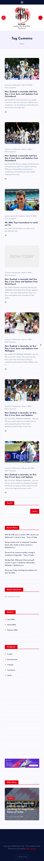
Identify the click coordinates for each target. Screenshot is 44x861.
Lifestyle (10, 665)
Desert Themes (31, 849)
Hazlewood (16, 85)
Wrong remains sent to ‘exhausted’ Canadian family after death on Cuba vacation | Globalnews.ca (21, 545)
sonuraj (9, 817)
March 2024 (11, 625)
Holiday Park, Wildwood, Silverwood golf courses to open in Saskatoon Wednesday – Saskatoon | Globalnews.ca (20, 562)
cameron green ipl (11, 216)
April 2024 (11, 619)
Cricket (9, 654)
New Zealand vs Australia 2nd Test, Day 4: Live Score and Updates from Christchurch (21, 94)
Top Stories (11, 670)
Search (9, 503)
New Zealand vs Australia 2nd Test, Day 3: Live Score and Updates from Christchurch (21, 158)
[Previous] (34, 782)
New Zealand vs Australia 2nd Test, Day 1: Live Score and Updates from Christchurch (21, 281)
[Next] (37, 782)
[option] (22, 804)
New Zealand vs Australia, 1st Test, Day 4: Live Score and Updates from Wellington (21, 348)
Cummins (8, 85)
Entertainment (12, 659)
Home (22, 44)
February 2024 (12, 630)
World (9, 675)
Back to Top (23, 856)
